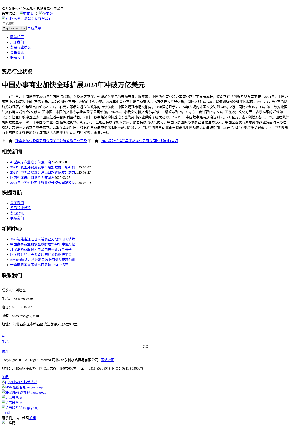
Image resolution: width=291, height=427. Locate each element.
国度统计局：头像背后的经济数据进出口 (41, 254)
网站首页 (17, 37)
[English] (46, 13)
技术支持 (30, 382)
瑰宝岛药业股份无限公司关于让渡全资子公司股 (51, 141)
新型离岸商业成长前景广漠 (30, 162)
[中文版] (26, 13)
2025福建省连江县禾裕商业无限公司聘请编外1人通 (139, 141)
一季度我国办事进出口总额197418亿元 (39, 265)
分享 (5, 336)
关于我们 (17, 42)
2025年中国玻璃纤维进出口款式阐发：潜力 (42, 172)
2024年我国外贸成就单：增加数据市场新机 (42, 167)
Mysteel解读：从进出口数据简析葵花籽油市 (42, 259)
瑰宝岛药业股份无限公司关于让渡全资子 (41, 249)
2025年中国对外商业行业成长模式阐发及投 (42, 182)
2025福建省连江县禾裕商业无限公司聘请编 (42, 239)
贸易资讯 (17, 52)
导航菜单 (34, 28)
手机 (5, 342)
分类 (145, 346)
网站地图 (107, 360)
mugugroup (34, 387)
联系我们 (17, 57)
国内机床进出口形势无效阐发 (32, 177)
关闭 (7, 413)
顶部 (5, 351)
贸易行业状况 (20, 47)
